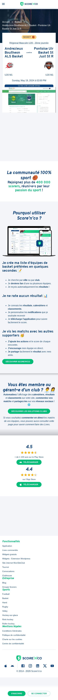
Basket (18, 22)
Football (5, 594)
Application (7, 546)
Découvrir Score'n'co (18, 361)
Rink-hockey (7, 619)
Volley (4, 611)
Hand (4, 602)
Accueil (6, 22)
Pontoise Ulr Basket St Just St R (43, 53)
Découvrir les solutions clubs (29, 411)
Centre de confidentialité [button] (13, 643)
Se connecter (39, 693)
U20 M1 (9, 75)
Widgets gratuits (9, 554)
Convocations (8, 571)
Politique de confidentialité (13, 635)
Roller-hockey (8, 624)
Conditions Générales (12, 631)
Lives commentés (10, 550)
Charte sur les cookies (12, 639)
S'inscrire (16, 693)
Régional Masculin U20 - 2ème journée (29, 43)
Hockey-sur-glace (10, 615)
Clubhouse (7, 575)
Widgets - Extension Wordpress (16, 558)
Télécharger (30, 462)
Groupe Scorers (9, 587)
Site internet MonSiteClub (13, 563)
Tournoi (5, 567)
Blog (4, 583)
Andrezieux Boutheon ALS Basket (14, 53)
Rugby (5, 607)
